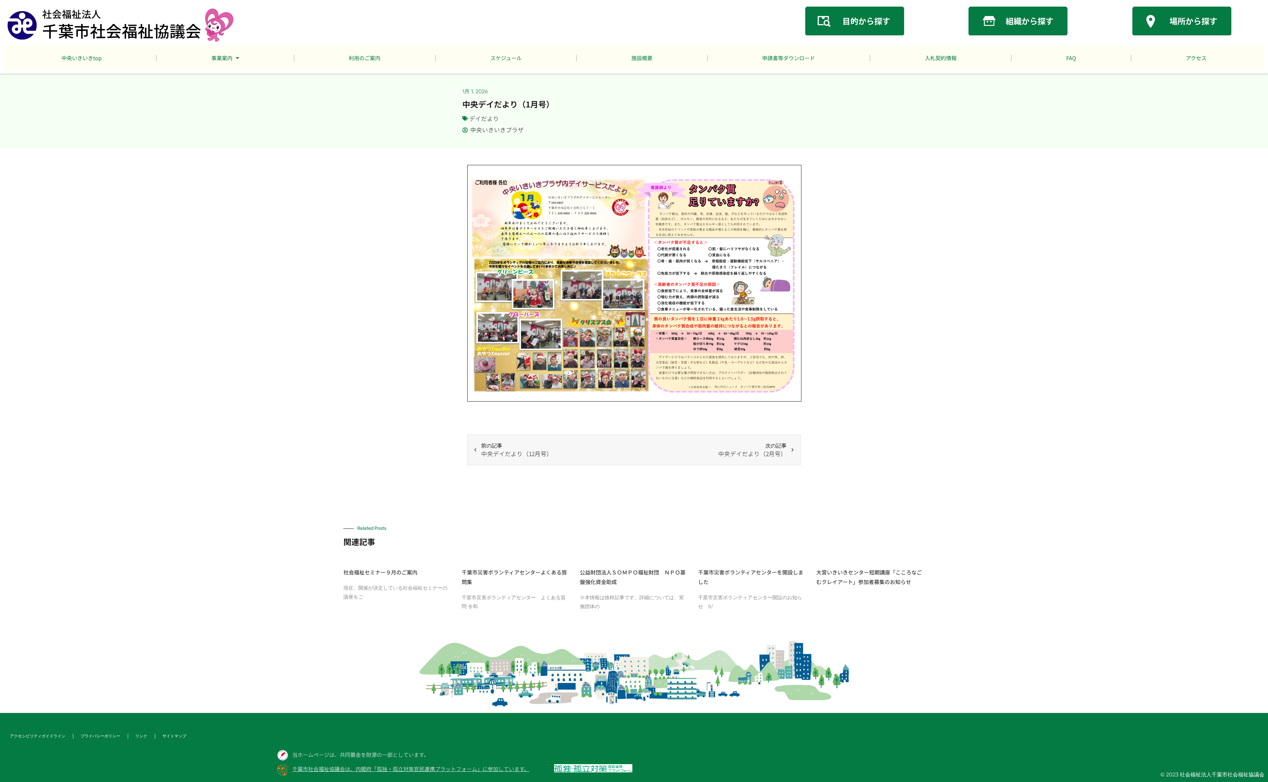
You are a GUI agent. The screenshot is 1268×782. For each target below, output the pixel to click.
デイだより (484, 118)
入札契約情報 (941, 58)
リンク (141, 735)
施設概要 (641, 58)
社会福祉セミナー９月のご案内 (380, 572)
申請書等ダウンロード (788, 58)
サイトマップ (174, 735)
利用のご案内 (364, 58)
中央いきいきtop (81, 58)
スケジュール (506, 58)
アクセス (1196, 58)
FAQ (1071, 58)
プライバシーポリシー (100, 735)
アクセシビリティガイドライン (37, 735)
